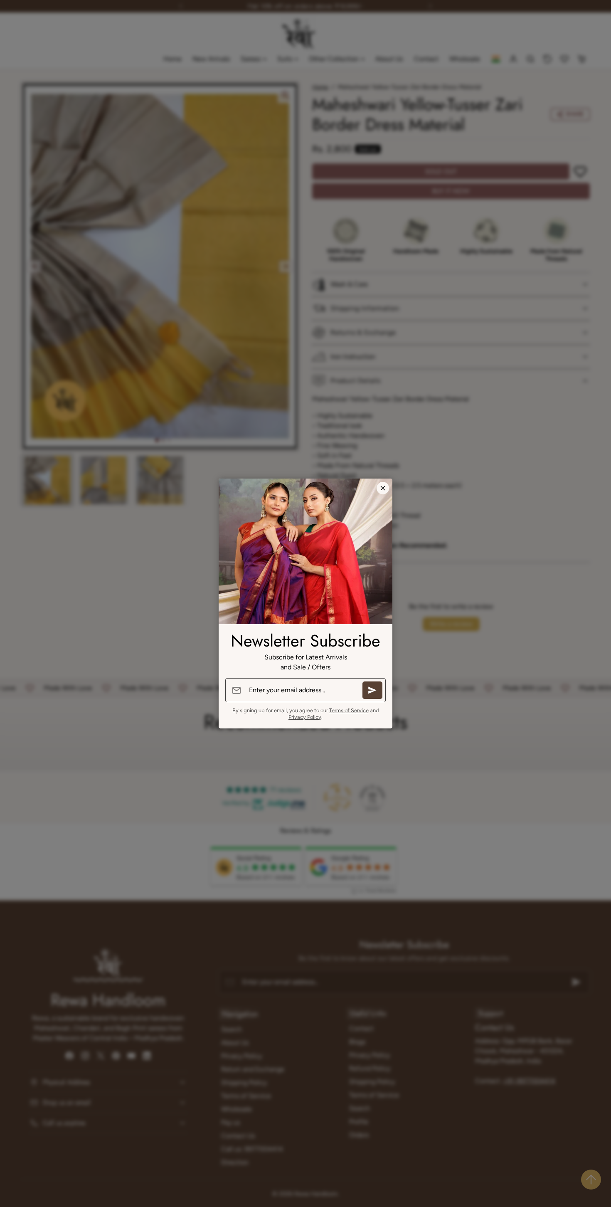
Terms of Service (349, 710)
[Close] (383, 488)
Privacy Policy (304, 717)
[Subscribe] (372, 690)
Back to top (591, 1180)
